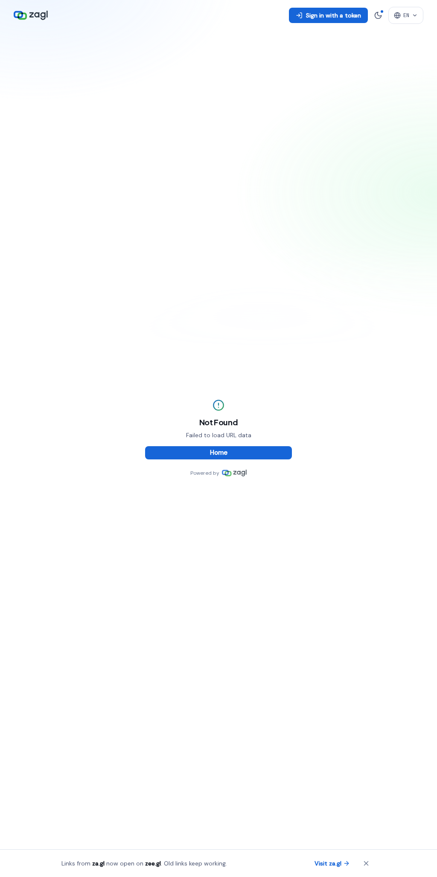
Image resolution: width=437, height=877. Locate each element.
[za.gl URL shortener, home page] (31, 15)
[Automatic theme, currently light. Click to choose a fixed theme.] (378, 15)
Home (218, 452)
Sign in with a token (333, 15)
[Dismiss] (366, 863)
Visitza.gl (328, 863)
